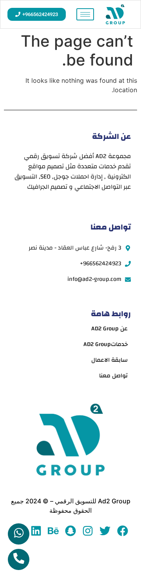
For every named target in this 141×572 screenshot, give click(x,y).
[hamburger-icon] (85, 14)
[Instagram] (88, 530)
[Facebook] (122, 530)
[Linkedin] (35, 530)
